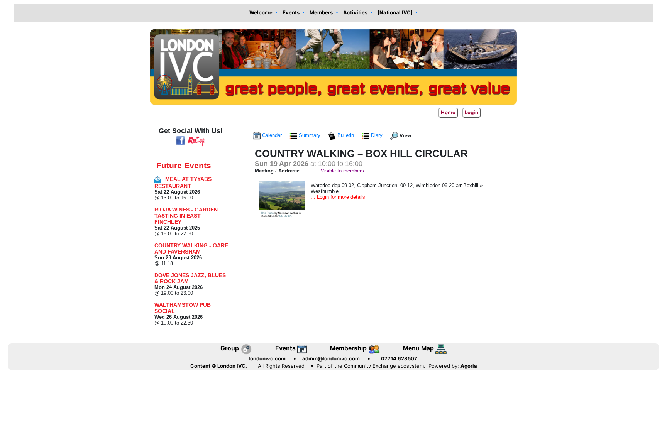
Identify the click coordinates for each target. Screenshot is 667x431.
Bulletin (346, 135)
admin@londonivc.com (331, 358)
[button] (263, 13)
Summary (309, 135)
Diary (376, 135)
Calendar (272, 135)
